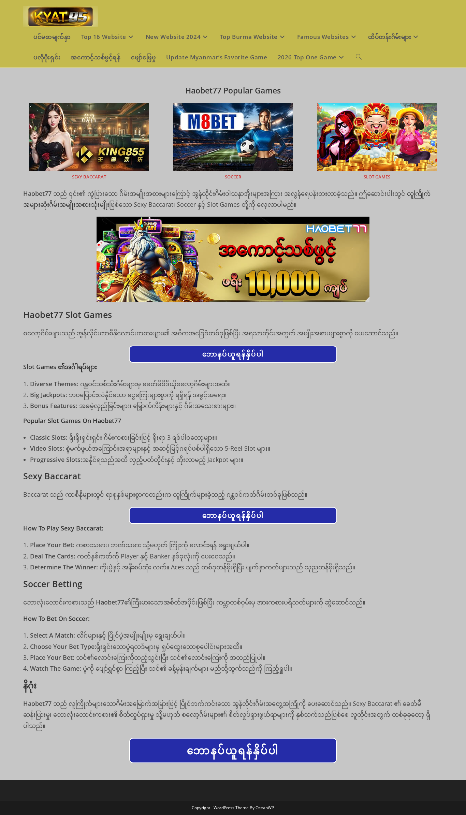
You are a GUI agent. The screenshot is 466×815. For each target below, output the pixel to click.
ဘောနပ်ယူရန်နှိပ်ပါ (233, 354)
